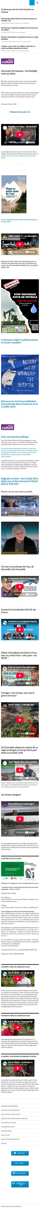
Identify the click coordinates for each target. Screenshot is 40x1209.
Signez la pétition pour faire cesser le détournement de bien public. (20, 156)
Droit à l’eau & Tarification (11, 1114)
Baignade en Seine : (10, 478)
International (6, 1131)
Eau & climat (5, 1135)
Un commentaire (20, 32)
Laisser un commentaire (22, 23)
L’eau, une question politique (15, 436)
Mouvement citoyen (8, 1122)
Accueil (4, 1143)
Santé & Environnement (9, 1106)
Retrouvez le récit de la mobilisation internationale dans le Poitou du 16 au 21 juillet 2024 (19, 404)
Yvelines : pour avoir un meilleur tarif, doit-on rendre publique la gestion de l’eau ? (18, 47)
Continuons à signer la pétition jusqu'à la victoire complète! (19, 341)
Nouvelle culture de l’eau (10, 1110)
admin (13, 23)
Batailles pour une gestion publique (14, 1118)
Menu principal (37, 2)
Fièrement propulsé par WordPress (11, 1206)
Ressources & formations (10, 1139)
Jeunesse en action (8, 1127)
